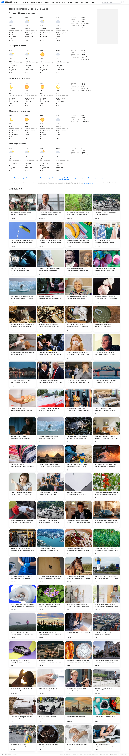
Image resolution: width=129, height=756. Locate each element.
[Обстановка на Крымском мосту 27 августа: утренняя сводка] (106, 375)
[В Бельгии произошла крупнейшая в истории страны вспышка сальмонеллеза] (22, 402)
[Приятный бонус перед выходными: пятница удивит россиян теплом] (22, 738)
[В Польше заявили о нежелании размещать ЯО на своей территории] (50, 402)
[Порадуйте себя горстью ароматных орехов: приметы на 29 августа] (50, 654)
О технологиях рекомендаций (91, 754)
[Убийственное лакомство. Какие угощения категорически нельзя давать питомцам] (50, 235)
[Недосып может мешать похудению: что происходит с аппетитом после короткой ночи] (106, 738)
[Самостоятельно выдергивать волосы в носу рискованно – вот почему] (78, 347)
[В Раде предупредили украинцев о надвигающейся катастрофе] (22, 235)
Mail (3, 754)
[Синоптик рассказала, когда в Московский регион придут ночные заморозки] (78, 430)
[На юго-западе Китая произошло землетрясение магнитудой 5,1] (106, 654)
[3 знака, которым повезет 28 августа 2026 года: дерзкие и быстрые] (106, 682)
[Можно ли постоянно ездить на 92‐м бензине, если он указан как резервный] (78, 402)
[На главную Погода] (8, 2)
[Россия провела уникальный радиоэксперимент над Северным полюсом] (50, 430)
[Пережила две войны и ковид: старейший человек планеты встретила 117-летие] (78, 291)
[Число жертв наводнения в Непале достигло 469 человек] (50, 514)
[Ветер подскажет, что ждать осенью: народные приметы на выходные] (22, 626)
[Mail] (2, 2)
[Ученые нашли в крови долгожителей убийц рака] (22, 263)
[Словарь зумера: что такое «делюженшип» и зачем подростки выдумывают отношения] (50, 486)
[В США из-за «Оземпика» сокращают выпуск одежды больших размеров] (106, 235)
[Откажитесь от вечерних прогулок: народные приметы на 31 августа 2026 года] (78, 570)
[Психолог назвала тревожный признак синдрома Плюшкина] (50, 319)
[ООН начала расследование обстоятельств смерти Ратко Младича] (106, 347)
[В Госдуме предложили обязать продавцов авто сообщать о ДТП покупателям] (106, 514)
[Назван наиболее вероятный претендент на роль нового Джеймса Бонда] (78, 682)
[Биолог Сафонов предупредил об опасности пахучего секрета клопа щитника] (22, 486)
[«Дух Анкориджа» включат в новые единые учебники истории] (50, 375)
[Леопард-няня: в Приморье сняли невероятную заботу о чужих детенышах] (78, 207)
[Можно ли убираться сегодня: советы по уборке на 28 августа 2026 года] (106, 598)
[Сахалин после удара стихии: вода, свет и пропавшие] (22, 375)
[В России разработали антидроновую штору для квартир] (78, 486)
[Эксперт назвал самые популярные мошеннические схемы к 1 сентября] (22, 430)
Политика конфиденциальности (74, 754)
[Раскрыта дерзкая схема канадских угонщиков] (106, 626)
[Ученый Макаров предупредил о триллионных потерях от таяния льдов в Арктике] (22, 291)
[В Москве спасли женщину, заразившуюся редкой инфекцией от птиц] (50, 682)
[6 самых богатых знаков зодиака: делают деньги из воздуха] (50, 207)
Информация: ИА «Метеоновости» (118, 754)
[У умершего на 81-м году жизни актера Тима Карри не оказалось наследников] (78, 514)
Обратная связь (104, 754)
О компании (8, 754)
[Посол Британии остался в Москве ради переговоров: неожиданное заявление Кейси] (78, 710)
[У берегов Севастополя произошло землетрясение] (50, 542)
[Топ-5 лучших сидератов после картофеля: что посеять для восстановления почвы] (50, 598)
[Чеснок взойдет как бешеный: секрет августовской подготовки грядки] (106, 291)
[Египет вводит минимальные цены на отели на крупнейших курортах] (50, 458)
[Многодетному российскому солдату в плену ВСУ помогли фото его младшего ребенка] (22, 207)
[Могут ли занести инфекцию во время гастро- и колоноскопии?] (22, 570)
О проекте (62, 754)
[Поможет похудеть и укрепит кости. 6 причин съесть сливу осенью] (106, 263)
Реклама (15, 754)
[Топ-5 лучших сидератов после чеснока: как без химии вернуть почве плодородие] (106, 542)
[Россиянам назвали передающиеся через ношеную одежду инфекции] (22, 458)
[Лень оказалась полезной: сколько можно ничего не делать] (22, 347)
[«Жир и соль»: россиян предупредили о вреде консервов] (106, 319)
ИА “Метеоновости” (88, 183)
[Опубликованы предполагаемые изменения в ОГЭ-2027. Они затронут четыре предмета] (22, 514)
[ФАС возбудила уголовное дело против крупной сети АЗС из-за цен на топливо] (106, 570)
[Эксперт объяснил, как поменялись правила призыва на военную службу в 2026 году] (50, 291)
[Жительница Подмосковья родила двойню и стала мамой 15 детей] (78, 319)
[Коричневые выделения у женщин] (78, 626)
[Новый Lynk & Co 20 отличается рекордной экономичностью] (22, 654)
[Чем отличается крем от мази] (78, 738)
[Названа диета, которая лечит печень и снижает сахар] (106, 710)
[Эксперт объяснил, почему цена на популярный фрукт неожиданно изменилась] (78, 235)
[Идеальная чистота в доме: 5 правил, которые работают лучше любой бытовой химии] (106, 430)
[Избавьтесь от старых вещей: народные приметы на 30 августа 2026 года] (22, 542)
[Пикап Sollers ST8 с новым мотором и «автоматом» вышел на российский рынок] (50, 710)
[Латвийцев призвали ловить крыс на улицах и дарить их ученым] (22, 319)
